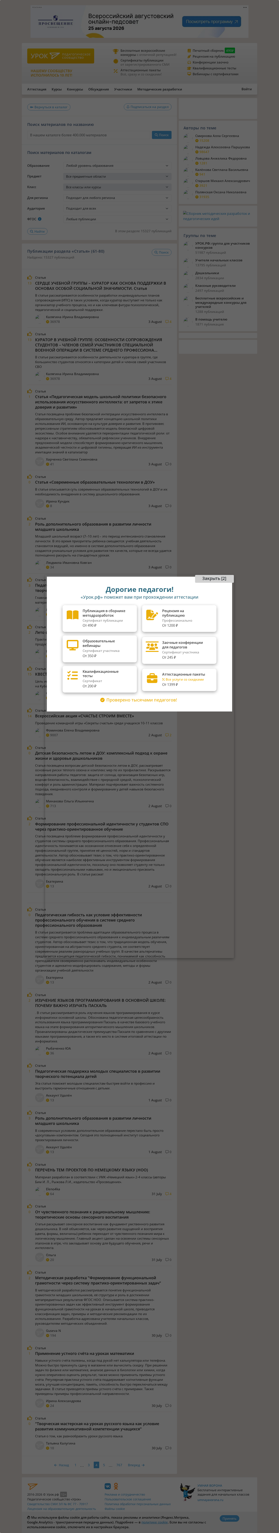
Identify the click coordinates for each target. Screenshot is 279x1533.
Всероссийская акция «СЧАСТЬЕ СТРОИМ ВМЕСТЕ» (84, 715)
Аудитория (36, 208)
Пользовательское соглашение (128, 1499)
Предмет (34, 176)
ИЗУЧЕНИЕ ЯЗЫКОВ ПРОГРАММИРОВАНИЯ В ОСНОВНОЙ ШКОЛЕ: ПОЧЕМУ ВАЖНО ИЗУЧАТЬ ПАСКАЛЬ (100, 1003)
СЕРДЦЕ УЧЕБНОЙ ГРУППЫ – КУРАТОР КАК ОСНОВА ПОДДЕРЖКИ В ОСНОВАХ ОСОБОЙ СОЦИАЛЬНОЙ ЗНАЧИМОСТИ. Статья (100, 286)
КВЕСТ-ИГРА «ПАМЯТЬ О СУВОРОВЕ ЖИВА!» (78, 674)
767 (119, 1465)
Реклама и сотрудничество (125, 1494)
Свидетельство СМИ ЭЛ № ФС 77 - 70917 (57, 1504)
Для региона (37, 197)
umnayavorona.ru (210, 1500)
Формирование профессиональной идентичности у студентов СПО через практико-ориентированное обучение (101, 826)
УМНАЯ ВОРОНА (209, 1485)
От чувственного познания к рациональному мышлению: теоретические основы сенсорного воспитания (92, 1214)
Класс (31, 187)
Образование (38, 165)
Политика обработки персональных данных (138, 1504)
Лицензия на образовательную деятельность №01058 (61, 1511)
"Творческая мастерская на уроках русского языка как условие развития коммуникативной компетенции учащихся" (97, 1426)
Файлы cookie (115, 1509)
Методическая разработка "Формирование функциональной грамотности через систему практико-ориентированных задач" (98, 1280)
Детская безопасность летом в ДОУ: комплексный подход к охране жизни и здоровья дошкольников (101, 755)
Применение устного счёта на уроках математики (84, 1353)
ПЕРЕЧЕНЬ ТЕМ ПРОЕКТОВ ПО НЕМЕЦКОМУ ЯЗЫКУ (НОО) (91, 1169)
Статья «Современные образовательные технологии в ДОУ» (95, 482)
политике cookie (154, 1522)
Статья (40, 278)
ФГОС (31, 219)
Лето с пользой (50, 632)
